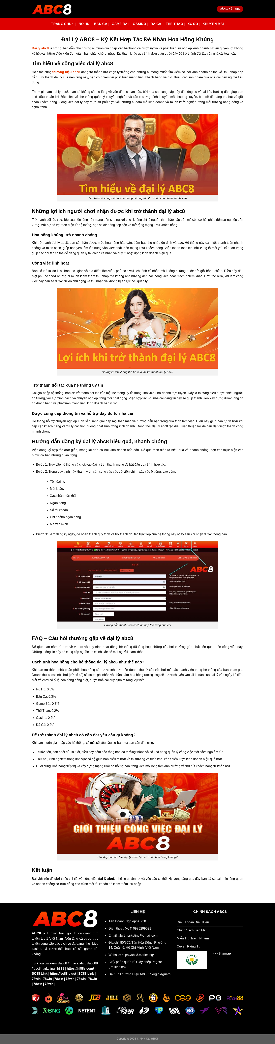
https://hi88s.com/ (80, 968)
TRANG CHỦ (61, 24)
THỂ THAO (174, 24)
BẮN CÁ (100, 24)
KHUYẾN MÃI (213, 24)
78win (36, 979)
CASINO (139, 24)
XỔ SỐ (193, 24)
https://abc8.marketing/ (138, 955)
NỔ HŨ (84, 24)
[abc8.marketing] (52, 9)
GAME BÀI (120, 24)
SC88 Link (40, 973)
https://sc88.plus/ (63, 973)
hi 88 (60, 968)
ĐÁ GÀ (156, 24)
